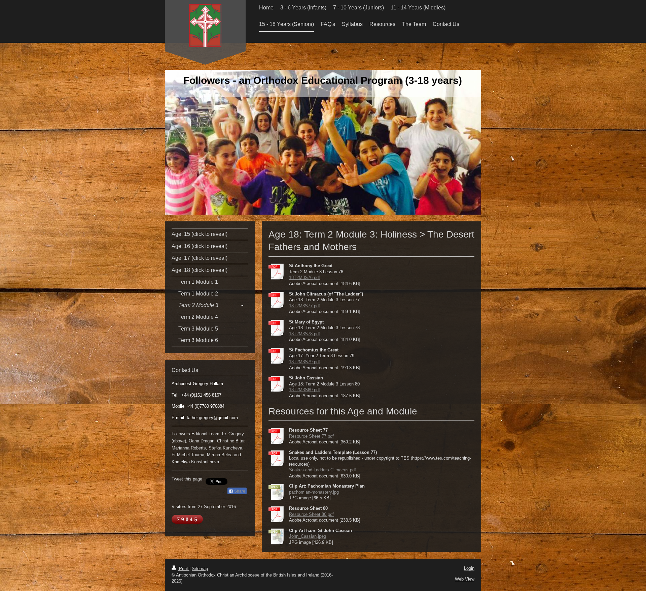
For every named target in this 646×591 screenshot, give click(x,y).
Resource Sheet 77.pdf (311, 436)
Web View (464, 579)
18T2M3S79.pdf (304, 361)
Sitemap (200, 568)
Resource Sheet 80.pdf (311, 514)
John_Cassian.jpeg (307, 536)
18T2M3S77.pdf (304, 305)
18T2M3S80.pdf (304, 389)
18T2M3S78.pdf (304, 333)
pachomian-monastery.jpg (314, 492)
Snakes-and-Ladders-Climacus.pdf (322, 469)
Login (469, 568)
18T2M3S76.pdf (304, 277)
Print (183, 568)
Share (239, 491)
